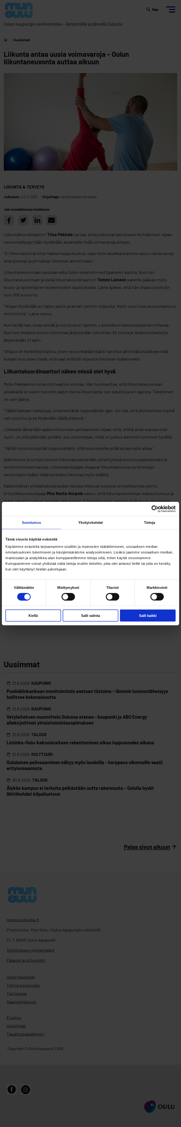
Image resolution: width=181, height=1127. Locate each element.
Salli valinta (90, 616)
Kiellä (33, 616)
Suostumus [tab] (31, 522)
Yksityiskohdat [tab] (90, 522)
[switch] (68, 596)
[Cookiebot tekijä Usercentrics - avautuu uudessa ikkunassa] (155, 508)
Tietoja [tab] (149, 522)
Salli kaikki (147, 616)
